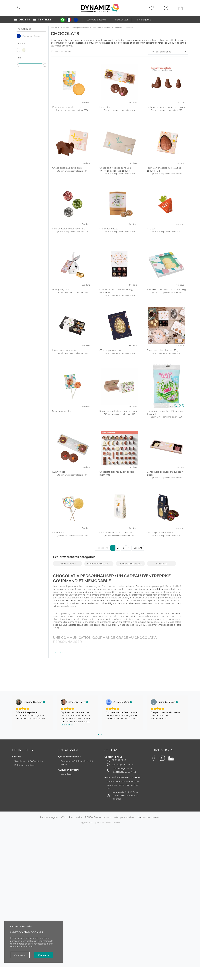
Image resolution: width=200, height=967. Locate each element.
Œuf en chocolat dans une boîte (116, 532)
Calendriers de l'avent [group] (99, 563)
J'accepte (43, 955)
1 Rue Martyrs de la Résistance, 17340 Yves (124, 770)
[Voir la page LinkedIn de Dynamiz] (171, 758)
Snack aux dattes (108, 228)
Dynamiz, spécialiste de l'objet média (76, 763)
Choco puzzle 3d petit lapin (67, 167)
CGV (63, 817)
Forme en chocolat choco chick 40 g (166, 289)
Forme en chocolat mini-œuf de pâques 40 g (164, 169)
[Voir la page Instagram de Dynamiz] (162, 758)
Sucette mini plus (61, 411)
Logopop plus (59, 532)
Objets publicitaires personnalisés (74, 28)
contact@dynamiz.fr (123, 764)
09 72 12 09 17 (119, 760)
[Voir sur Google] (19, 702)
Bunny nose (58, 471)
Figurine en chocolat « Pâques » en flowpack (165, 412)
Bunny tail (105, 107)
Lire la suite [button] (67, 724)
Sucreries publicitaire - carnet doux (118, 411)
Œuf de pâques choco (111, 350)
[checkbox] (31, 36)
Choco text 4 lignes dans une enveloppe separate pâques (115, 169)
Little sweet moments (64, 350)
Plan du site (75, 817)
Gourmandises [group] (68, 563)
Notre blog (66, 774)
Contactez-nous (113, 756)
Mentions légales (49, 817)
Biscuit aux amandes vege (66, 107)
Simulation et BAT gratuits (28, 761)
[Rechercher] (19, 8)
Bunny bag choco (61, 289)
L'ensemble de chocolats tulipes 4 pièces (165, 473)
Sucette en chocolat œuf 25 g (162, 350)
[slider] (18, 64)
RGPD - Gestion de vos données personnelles (109, 817)
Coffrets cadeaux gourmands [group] (132, 563)
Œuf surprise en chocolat (160, 532)
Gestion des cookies (148, 817)
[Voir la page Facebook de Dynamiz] (153, 758)
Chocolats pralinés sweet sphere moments (116, 473)
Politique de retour (24, 765)
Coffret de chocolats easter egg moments (116, 291)
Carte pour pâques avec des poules (166, 107)
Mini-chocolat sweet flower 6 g (68, 228)
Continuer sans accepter (21, 926)
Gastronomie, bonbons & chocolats (107, 28)
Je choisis (19, 955)
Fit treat (151, 228)
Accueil (54, 28)
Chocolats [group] (161, 563)
